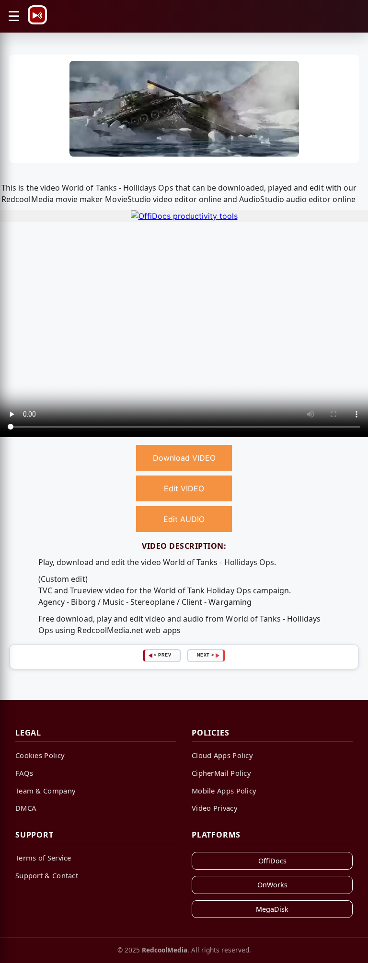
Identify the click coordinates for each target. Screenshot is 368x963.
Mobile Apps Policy (224, 790)
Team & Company (45, 790)
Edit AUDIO (184, 519)
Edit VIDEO (184, 488)
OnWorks (272, 884)
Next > (205, 655)
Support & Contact (46, 875)
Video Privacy (215, 808)
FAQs (24, 773)
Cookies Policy (40, 755)
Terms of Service (43, 857)
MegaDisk (272, 909)
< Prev (162, 655)
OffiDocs (272, 860)
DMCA (25, 808)
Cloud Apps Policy (222, 755)
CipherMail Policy (221, 773)
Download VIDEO (184, 458)
